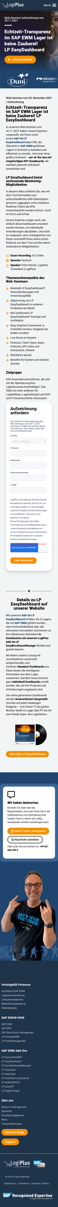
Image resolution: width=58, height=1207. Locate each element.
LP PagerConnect (10, 1090)
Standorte (6, 1111)
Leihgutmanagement (12, 999)
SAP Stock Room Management (17, 1032)
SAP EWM (6, 1024)
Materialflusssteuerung (13, 1003)
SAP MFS (6, 1028)
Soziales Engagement (12, 1115)
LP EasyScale (8, 1069)
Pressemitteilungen (11, 1123)
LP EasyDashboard (11, 1061)
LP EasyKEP (7, 1086)
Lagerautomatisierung (13, 995)
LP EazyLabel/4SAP (11, 1057)
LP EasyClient (8, 1074)
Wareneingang (9, 1008)
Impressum (23, 1183)
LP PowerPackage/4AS (13, 1041)
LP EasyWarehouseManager (16, 1065)
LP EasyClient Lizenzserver (15, 1078)
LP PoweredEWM (10, 1036)
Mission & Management (13, 1107)
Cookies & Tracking (40, 1183)
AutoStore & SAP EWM (13, 991)
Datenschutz (10, 1183)
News (4, 1119)
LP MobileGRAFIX (10, 1082)
